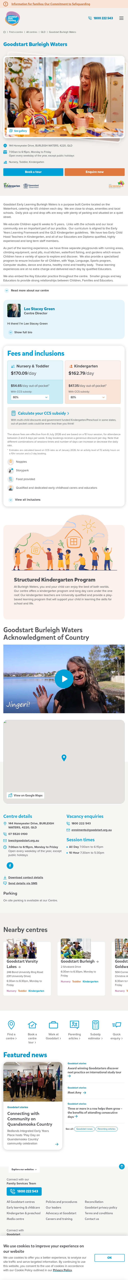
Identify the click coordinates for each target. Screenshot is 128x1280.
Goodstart (78, 961)
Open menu (121, 18)
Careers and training (59, 1219)
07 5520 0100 (18, 834)
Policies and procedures (61, 1202)
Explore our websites (23, 1169)
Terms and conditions (99, 1213)
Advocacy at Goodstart (61, 1213)
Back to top (122, 1166)
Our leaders (53, 1208)
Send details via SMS (22, 883)
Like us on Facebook (10, 865)
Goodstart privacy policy (101, 1208)
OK (109, 1258)
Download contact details (25, 877)
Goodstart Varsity (22, 964)
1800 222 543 (103, 18)
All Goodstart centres (21, 1202)
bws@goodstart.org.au (23, 840)
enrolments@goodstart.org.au (92, 830)
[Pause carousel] (10, 64)
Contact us (92, 1219)
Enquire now (95, 172)
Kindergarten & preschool (23, 1213)
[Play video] (64, 679)
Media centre (15, 1219)
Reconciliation (94, 1202)
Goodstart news (84, 1129)
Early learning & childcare (23, 1208)
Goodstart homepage (12, 18)
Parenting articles (107, 1129)
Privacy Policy (62, 1270)
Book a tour (33, 172)
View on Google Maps (28, 795)
